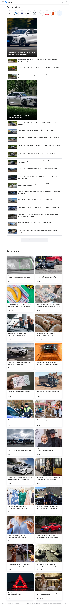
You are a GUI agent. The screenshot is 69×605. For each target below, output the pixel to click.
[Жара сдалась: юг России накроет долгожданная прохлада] (20, 557)
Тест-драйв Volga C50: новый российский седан (18, 116)
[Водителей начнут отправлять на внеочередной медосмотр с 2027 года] (48, 298)
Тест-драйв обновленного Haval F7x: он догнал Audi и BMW (39, 145)
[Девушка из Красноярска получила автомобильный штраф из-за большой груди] (20, 269)
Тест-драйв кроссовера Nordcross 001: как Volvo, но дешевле (36, 162)
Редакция (39, 603)
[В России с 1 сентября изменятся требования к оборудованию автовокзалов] (48, 471)
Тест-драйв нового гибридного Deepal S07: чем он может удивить (38, 76)
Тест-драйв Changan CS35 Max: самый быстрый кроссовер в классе (21, 53)
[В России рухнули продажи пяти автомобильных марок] (20, 356)
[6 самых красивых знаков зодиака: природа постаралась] (48, 586)
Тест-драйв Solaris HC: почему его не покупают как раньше (39, 207)
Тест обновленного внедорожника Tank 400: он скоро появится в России (37, 185)
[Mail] (6, 2)
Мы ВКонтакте (31, 603)
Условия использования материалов (52, 603)
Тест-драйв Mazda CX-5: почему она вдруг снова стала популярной (37, 177)
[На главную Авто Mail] (9, 2)
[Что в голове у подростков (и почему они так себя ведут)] (48, 413)
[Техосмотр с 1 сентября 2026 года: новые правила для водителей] (20, 327)
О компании (10, 603)
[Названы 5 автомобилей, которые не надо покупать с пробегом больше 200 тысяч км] (20, 471)
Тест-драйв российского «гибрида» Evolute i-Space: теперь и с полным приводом (39, 215)
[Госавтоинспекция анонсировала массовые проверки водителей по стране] (20, 413)
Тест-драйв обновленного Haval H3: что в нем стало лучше (38, 67)
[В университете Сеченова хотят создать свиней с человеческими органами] (48, 327)
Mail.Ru (4, 603)
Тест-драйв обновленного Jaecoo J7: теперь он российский (39, 138)
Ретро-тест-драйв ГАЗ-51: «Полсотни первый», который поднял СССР (38, 60)
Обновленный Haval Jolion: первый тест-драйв (34, 222)
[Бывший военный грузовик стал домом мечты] (48, 385)
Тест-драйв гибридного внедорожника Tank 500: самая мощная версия (37, 231)
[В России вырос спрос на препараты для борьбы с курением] (20, 529)
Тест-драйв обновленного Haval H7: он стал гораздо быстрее (36, 154)
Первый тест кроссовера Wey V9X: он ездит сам (35, 199)
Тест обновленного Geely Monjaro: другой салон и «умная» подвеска (39, 192)
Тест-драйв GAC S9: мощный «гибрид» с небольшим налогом (36, 131)
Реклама (17, 603)
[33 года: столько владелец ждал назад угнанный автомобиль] (48, 500)
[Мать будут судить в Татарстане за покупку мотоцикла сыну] (48, 269)
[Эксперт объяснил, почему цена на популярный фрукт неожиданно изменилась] (20, 298)
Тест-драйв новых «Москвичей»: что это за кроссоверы (38, 168)
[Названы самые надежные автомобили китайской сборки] (48, 529)
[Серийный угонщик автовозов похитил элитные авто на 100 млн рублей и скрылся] (20, 442)
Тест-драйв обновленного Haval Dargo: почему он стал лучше (37, 123)
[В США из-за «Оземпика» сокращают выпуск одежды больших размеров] (20, 500)
